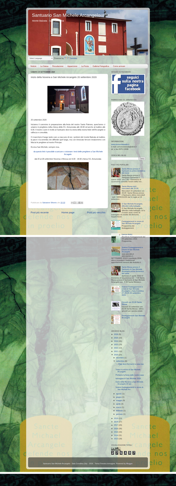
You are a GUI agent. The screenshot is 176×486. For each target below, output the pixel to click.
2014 (116, 435)
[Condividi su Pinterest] (82, 202)
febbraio (119, 411)
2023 (116, 345)
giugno (119, 397)
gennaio (119, 414)
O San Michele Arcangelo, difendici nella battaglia (132, 205)
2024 (116, 341)
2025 (116, 338)
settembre (120, 361)
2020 (116, 355)
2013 (116, 439)
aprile (118, 404)
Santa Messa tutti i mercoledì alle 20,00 (130, 187)
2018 (116, 422)
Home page (67, 212)
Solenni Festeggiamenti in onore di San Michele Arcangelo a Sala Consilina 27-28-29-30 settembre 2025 (133, 291)
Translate (73, 58)
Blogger (129, 464)
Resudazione (57, 66)
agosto (119, 394)
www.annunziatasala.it (120, 144)
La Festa (85, 66)
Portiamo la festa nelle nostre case (130, 375)
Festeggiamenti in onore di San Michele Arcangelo (133, 222)
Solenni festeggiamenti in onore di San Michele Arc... (129, 388)
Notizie (33, 66)
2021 (116, 351)
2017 (116, 425)
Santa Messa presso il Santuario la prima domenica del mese (133, 171)
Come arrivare (119, 66)
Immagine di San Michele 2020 (128, 378)
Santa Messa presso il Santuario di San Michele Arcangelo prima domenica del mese (133, 270)
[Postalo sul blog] (74, 202)
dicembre (120, 358)
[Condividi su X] (77, 202)
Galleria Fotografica (101, 66)
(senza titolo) (127, 234)
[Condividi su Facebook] (79, 202)
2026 (116, 334)
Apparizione (72, 66)
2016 (116, 429)
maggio (119, 400)
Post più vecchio (96, 212)
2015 (116, 432)
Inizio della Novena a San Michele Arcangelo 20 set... (129, 383)
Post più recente (40, 212)
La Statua (44, 66)
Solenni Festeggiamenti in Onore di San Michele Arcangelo (132, 249)
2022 (116, 348)
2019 (116, 418)
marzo (119, 407)
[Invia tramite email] (72, 202)
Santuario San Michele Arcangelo (66, 15)
